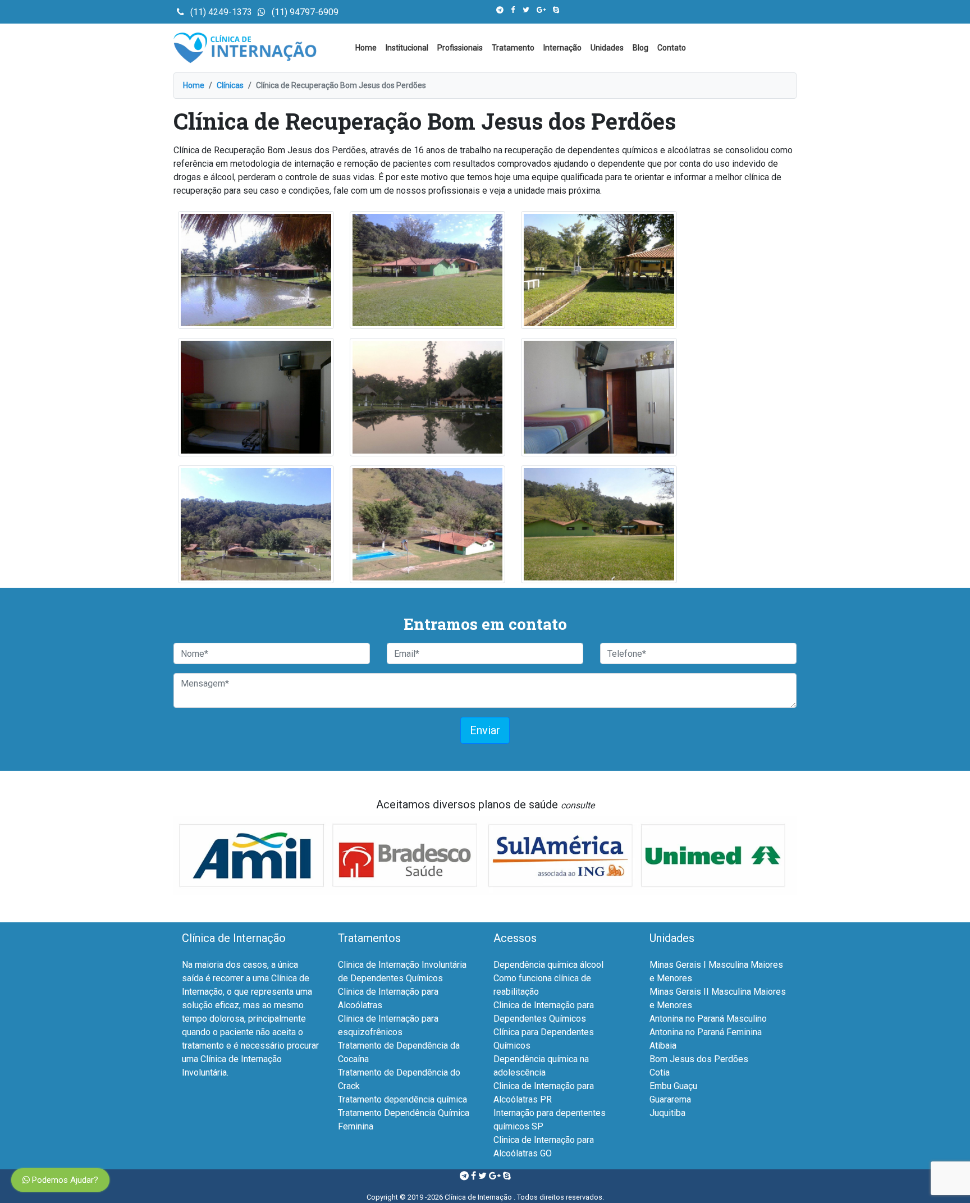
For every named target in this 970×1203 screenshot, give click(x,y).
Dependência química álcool (548, 964)
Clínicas (230, 85)
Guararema (670, 1099)
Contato (671, 47)
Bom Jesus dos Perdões (698, 1059)
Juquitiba (667, 1113)
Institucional (407, 47)
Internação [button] (562, 47)
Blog (640, 47)
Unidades (607, 47)
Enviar (485, 730)
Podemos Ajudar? (64, 1180)
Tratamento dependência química (402, 1099)
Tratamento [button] (513, 47)
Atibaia (662, 1045)
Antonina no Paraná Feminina (705, 1032)
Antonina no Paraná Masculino (708, 1018)
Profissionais (460, 47)
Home (366, 47)
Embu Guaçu (673, 1086)
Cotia (659, 1072)
